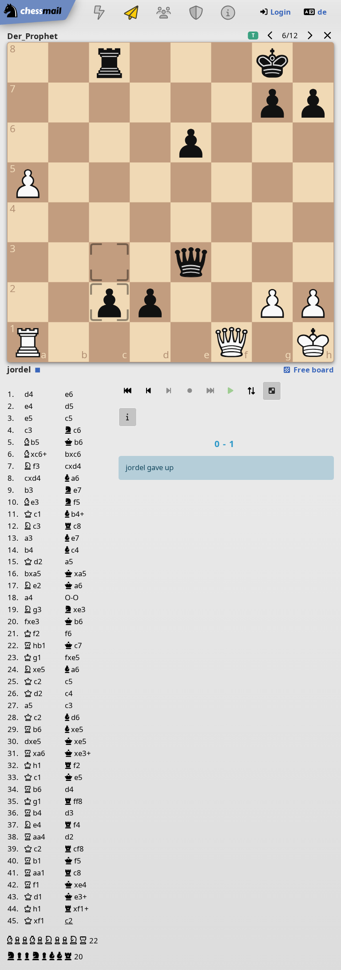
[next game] (309, 35)
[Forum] (164, 13)
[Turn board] (251, 390)
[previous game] (270, 35)
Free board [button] (313, 369)
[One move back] (148, 390)
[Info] (228, 13)
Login (280, 12)
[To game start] (128, 390)
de (322, 12)
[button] (11, 940)
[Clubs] (196, 13)
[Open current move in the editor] (271, 390)
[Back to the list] (327, 35)
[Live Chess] (99, 13)
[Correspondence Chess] (131, 13)
